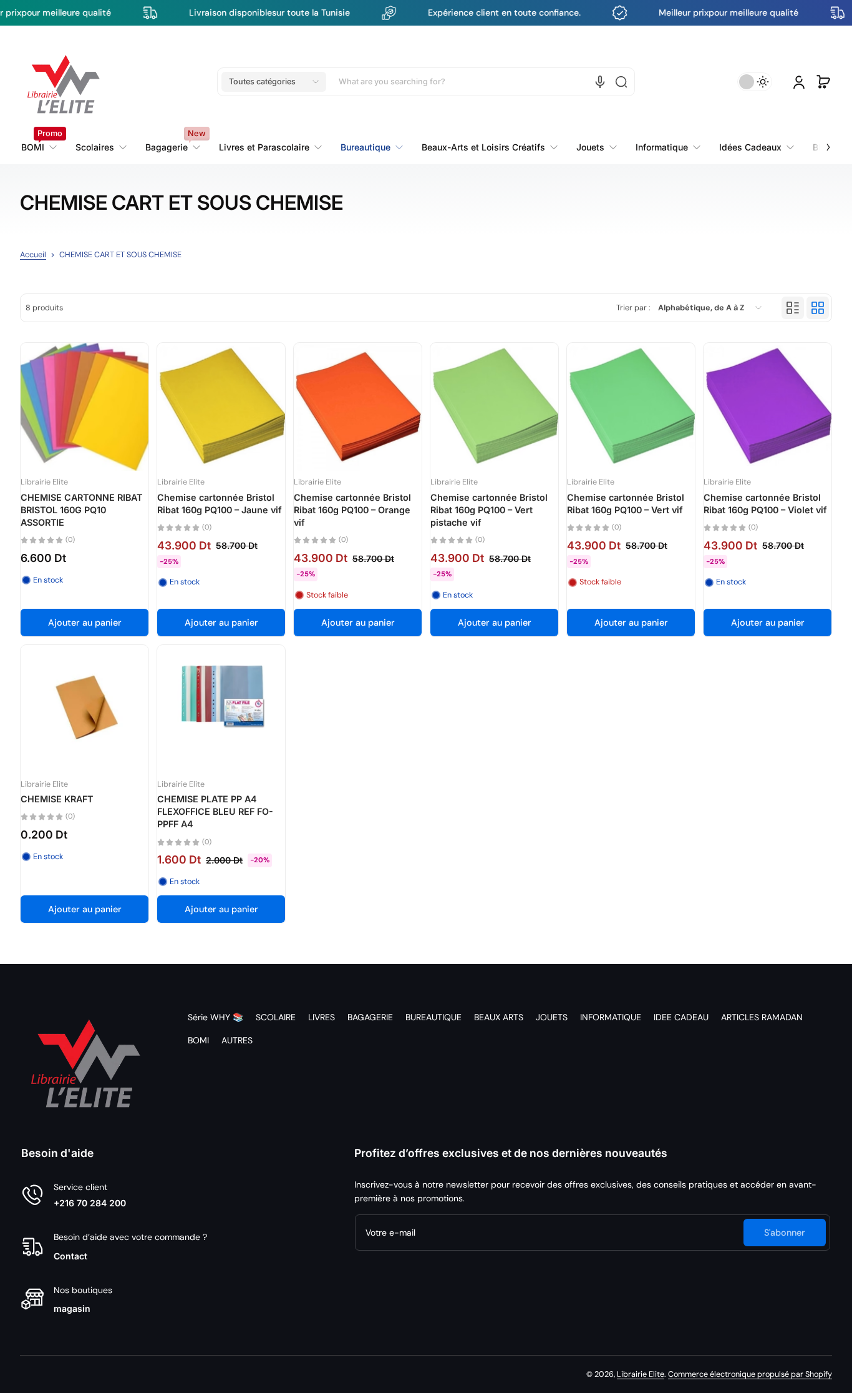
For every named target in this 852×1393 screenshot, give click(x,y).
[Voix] (600, 82)
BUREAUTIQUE (433, 1017)
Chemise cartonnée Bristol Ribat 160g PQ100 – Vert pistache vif (489, 510)
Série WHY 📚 (215, 1017)
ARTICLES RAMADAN (762, 1017)
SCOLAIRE (276, 1017)
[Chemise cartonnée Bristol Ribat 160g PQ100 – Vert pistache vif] (494, 407)
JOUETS (552, 1017)
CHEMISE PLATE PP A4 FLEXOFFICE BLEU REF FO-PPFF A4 (215, 811)
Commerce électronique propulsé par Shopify (750, 1374)
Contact (70, 1256)
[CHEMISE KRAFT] (84, 709)
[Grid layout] (817, 308)
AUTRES (237, 1040)
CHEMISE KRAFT (57, 799)
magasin (72, 1308)
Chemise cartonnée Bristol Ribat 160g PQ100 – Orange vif (352, 510)
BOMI (198, 1040)
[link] (270, 147)
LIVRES (321, 1017)
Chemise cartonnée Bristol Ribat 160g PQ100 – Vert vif (625, 503)
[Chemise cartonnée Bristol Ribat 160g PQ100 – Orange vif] (358, 407)
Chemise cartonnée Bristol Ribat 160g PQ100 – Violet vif (765, 503)
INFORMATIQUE (610, 1017)
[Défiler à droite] (819, 140)
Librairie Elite (640, 1374)
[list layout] (793, 308)
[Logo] (63, 82)
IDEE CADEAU (681, 1017)
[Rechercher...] (621, 82)
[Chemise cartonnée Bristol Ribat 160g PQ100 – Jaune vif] (221, 407)
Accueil (33, 255)
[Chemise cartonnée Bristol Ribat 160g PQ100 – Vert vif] (631, 407)
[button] (273, 82)
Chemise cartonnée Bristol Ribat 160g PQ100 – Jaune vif (219, 503)
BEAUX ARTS (498, 1017)
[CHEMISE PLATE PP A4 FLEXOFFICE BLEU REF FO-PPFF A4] (221, 709)
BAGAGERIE (370, 1017)
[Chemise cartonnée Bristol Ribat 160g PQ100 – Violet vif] (767, 407)
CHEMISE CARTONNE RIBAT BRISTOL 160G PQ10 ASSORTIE (81, 510)
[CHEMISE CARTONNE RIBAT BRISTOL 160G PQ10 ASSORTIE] (84, 407)
